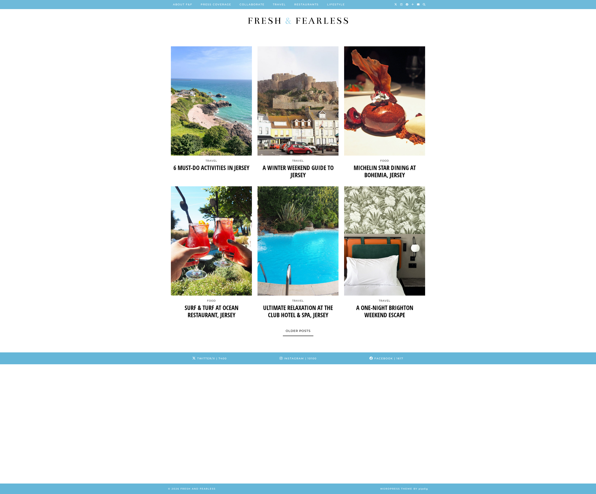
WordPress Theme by (404, 488)
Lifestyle (336, 4)
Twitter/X (211, 358)
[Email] (418, 4)
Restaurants (306, 4)
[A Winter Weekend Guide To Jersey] (298, 101)
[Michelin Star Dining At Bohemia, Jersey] (384, 101)
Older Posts (298, 331)
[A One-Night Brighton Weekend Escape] (384, 241)
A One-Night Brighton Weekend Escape (384, 311)
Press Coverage (216, 4)
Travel (279, 4)
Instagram (300, 358)
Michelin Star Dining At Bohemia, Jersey (385, 171)
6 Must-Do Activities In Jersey (211, 167)
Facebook (388, 358)
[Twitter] (395, 4)
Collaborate (252, 4)
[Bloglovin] (413, 4)
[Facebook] (407, 4)
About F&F (182, 4)
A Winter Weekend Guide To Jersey (298, 171)
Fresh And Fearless (198, 488)
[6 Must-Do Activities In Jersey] (211, 101)
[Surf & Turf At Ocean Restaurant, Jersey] (211, 241)
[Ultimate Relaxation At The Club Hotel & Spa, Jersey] (298, 241)
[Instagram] (401, 4)
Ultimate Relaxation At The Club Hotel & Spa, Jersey (298, 311)
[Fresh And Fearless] (298, 21)
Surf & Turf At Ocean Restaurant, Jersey (211, 311)
